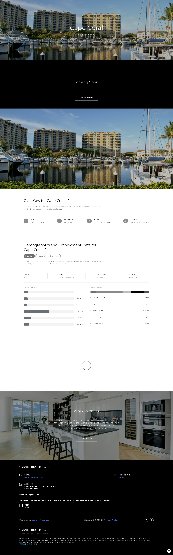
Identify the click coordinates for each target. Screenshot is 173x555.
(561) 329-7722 (125, 477)
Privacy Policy (111, 520)
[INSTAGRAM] (152, 520)
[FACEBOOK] (146, 520)
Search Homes (86, 97)
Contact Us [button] (87, 438)
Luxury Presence (40, 520)
